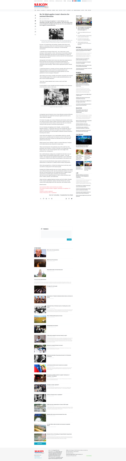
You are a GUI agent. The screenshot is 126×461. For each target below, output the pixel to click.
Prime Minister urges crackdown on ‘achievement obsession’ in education (82, 128)
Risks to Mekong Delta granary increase (54, 315)
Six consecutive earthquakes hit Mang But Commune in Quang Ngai (83, 63)
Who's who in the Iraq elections (53, 249)
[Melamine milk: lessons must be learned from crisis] (40, 418)
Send (70, 239)
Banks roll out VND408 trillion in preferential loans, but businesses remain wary (82, 85)
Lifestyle (82, 10)
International (49, 10)
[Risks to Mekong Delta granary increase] (40, 319)
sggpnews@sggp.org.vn (38, 457)
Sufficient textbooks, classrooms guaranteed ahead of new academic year (83, 124)
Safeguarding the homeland (52, 325)
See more (39, 443)
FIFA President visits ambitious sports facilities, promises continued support (84, 28)
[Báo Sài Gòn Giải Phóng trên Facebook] (72, 1)
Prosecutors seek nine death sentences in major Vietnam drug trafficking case (83, 193)
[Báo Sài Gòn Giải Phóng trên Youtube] (74, 1)
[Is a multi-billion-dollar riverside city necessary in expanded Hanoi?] (40, 428)
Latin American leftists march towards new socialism (57, 365)
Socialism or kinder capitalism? (46, 191)
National (38, 10)
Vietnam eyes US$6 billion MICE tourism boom (84, 33)
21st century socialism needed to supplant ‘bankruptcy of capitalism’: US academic (58, 375)
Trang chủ (35, 10)
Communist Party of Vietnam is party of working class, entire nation (59, 306)
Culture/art (68, 10)
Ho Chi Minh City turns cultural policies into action (79, 167)
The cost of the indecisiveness (40, 279)
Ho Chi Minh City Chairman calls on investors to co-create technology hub (84, 39)
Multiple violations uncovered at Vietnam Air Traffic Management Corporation (82, 176)
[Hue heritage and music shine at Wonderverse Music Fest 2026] (84, 140)
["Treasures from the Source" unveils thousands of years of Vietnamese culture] (88, 152)
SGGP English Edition (41, 5)
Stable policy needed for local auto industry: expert (57, 335)
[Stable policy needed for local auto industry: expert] (40, 339)
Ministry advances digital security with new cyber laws (83, 196)
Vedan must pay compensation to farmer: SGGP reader (57, 404)
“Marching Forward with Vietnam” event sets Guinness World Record (84, 69)
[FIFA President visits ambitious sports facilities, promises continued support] (84, 21)
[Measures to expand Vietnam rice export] (40, 349)
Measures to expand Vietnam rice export (55, 345)
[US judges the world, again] (40, 289)
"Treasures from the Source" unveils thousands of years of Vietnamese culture (88, 157)
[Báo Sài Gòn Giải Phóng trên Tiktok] (75, 1)
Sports (64, 10)
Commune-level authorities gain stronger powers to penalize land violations (83, 189)
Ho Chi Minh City (43, 10)
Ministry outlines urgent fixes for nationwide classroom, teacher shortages (83, 121)
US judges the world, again (52, 286)
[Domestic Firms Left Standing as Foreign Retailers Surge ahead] (40, 437)
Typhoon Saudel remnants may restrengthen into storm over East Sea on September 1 (84, 43)
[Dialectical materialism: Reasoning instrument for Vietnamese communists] (40, 358)
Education (60, 10)
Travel (86, 10)
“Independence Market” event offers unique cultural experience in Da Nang (79, 157)
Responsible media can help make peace (55, 269)
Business (53, 10)
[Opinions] (35, 34)
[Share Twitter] (35, 21)
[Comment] (35, 32)
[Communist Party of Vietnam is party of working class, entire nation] (40, 309)
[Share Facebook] (35, 18)
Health (57, 10)
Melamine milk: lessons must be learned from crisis (57, 414)
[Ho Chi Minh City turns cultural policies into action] (79, 163)
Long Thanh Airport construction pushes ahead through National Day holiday (84, 50)
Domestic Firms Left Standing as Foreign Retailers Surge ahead (59, 434)
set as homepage (89, 455)
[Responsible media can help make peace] (40, 273)
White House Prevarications (52, 259)
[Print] (35, 26)
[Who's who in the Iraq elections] (40, 253)
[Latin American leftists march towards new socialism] (40, 368)
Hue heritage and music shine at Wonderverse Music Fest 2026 (82, 146)
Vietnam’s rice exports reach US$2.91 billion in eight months (83, 95)
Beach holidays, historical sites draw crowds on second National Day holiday (83, 66)
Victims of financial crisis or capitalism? (48, 192)
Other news (37, 248)
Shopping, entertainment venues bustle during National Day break (83, 98)
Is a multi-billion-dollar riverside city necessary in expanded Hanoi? (58, 425)
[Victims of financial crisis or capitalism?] (40, 398)
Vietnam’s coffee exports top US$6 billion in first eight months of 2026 (83, 101)
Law (72, 10)
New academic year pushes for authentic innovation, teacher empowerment (82, 111)
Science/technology (77, 10)
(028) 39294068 (37, 456)
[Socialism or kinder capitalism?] (40, 388)
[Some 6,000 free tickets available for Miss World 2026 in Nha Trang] (88, 163)
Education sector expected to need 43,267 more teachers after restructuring (83, 131)
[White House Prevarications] (40, 263)
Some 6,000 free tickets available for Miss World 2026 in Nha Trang (87, 168)
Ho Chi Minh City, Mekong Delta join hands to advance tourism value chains (83, 105)
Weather (89, 10)
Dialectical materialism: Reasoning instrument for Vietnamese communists (59, 356)
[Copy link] (35, 29)
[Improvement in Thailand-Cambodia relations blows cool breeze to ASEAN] (40, 299)
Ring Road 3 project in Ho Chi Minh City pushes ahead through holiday (82, 59)
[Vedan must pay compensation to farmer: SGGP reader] (40, 408)
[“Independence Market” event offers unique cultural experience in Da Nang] (79, 152)
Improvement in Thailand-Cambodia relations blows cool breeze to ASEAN (60, 296)
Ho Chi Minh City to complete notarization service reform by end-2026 (83, 186)
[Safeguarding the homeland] (40, 329)
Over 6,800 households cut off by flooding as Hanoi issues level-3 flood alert (84, 36)
